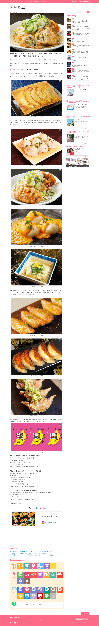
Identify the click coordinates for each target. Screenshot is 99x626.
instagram (15, 623)
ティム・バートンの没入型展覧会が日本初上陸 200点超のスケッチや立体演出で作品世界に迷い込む (80, 72)
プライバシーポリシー (31, 620)
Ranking (74, 1)
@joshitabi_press (50, 522)
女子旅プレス (12, 12)
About (80, 1)
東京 (44, 59)
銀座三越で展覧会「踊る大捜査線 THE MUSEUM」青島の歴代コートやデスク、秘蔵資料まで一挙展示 (80, 28)
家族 (40, 604)
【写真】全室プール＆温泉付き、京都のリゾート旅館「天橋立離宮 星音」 (29, 553)
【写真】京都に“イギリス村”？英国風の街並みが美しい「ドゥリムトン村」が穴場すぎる (32, 555)
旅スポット (71, 11)
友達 (33, 604)
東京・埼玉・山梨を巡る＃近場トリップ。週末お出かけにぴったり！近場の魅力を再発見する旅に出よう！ (81, 106)
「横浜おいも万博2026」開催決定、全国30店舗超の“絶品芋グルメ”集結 (80, 46)
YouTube (18, 623)
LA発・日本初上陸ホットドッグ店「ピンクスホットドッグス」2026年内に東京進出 (80, 52)
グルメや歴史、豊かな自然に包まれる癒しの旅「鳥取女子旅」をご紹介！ (81, 121)
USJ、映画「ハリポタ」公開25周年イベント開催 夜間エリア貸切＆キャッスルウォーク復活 (80, 59)
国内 (17, 12)
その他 (53, 596)
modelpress (86, 1)
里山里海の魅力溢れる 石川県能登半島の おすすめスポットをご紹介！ (80, 150)
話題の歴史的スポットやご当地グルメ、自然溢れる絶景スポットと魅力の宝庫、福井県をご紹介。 (81, 136)
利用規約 (24, 620)
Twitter (10, 623)
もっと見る (87, 81)
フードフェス (33, 59)
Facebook (13, 623)
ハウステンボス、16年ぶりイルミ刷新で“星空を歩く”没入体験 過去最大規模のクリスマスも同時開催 (80, 65)
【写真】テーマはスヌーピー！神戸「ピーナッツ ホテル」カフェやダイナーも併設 (31, 551)
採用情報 (39, 620)
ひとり (20, 604)
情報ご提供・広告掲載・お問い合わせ (49, 620)
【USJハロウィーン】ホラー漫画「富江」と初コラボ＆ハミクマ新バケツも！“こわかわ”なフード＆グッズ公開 (80, 78)
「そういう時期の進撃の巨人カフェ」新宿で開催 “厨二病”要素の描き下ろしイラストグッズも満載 (80, 35)
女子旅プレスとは (13, 620)
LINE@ (20, 623)
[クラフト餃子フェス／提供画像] (36, 98)
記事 (67, 11)
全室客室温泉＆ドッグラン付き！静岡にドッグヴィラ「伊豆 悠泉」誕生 (80, 40)
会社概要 (19, 620)
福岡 (40, 59)
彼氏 (27, 604)
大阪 (49, 59)
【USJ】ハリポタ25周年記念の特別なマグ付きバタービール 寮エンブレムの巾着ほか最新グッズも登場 (80, 21)
